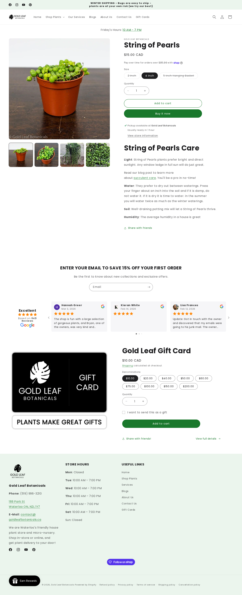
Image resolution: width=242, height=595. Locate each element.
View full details (206, 438)
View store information (143, 135)
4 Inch (149, 76)
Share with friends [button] (140, 228)
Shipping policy (166, 584)
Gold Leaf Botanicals (62, 584)
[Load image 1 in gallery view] (21, 155)
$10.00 (130, 378)
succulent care (145, 178)
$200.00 (188, 386)
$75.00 (130, 386)
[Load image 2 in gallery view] (46, 155)
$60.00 (203, 378)
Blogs (125, 491)
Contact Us (129, 503)
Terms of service (146, 584)
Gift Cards (128, 510)
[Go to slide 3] (141, 333)
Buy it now (162, 113)
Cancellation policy (189, 584)
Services (127, 485)
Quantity (129, 83)
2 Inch (134, 76)
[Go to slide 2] (139, 333)
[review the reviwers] (103, 307)
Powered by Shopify (85, 584)
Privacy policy (125, 584)
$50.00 (185, 378)
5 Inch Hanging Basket (180, 76)
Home (126, 472)
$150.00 (169, 386)
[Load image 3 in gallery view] (72, 155)
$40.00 (166, 378)
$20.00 (148, 378)
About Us (128, 497)
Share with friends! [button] (138, 438)
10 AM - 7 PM (132, 30)
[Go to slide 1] (136, 333)
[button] (55, 17)
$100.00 (149, 386)
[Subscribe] (149, 287)
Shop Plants (129, 479)
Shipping (127, 365)
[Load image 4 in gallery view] (98, 155)
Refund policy (107, 584)
